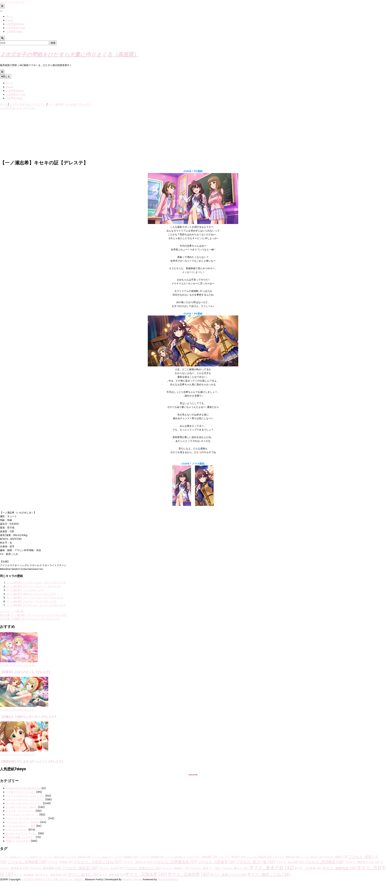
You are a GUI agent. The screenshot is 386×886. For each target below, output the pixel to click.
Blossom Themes (132, 879)
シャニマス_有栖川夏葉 (175, 857)
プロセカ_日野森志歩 (175, 861)
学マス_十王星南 (308, 868)
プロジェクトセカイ (17, 829)
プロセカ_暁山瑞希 (290, 862)
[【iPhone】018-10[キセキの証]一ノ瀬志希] (182, 505)
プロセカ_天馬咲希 (27, 861)
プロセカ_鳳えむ (235, 868)
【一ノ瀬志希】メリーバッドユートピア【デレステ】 (35, 597)
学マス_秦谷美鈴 (54, 875)
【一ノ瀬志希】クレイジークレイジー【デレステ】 (34, 586)
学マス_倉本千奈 (271, 868)
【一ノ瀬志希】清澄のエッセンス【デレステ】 (31, 594)
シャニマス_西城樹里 (259, 857)
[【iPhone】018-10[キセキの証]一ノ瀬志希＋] (204, 505)
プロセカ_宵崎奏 (60, 862)
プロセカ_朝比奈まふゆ (362, 862)
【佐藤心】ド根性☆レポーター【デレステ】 (28, 716)
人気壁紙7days (14, 31)
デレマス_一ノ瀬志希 (12, 611)
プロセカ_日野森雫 (216, 862)
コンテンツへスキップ (12, 2)
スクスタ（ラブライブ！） (20, 811)
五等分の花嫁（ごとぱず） (20, 837)
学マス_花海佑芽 (146, 874)
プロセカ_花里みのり (142, 868)
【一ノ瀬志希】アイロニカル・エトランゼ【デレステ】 (36, 605)
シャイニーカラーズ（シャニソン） (25, 796)
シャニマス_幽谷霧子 (125, 857)
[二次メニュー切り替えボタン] (2, 6)
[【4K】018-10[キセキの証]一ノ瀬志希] (193, 223)
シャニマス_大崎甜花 (78, 857)
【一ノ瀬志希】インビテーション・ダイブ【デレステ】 (36, 582)
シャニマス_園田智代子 (31, 857)
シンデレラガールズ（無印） (21, 807)
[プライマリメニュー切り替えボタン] (2, 71)
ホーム (9, 16)
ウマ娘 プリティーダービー (21, 792)
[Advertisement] (193, 135)
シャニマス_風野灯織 (286, 857)
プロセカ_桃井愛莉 (45, 868)
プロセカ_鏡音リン (205, 868)
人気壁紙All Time (15, 28)
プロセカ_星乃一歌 (255, 861)
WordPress (164, 879)
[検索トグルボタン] (2, 38)
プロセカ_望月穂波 (324, 861)
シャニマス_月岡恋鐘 (151, 857)
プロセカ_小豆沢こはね (97, 861)
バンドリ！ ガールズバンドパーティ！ (27, 818)
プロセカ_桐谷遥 (80, 868)
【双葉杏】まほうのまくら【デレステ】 (26, 672)
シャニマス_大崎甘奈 (54, 857)
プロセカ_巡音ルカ (137, 862)
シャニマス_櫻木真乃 (232, 857)
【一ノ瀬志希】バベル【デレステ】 (25, 590)
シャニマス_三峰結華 (10, 857)
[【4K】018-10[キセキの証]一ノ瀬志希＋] (193, 365)
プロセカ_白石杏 (111, 868)
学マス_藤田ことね (268, 874)
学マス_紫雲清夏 (112, 875)
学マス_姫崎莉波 (339, 868)
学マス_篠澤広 (83, 874)
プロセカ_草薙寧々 (175, 868)
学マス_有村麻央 (27, 875)
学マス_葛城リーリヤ (228, 875)
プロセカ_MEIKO (335, 857)
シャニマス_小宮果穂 (102, 857)
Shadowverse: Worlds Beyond (23, 788)
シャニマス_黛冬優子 (311, 857)
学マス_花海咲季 (189, 874)
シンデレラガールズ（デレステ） (18, 108)
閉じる (6, 76)
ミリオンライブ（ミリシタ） (21, 833)
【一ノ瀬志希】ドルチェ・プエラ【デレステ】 (31, 601)
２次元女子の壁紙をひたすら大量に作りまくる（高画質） (69, 54)
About (9, 20)
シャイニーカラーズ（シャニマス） (25, 799)
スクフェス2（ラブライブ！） (22, 814)
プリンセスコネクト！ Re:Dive (22, 822)
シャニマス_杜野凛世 (202, 857)
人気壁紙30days (15, 24)
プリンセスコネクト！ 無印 (21, 826)
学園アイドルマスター (18, 841)
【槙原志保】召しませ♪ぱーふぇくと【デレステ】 (32, 761)
